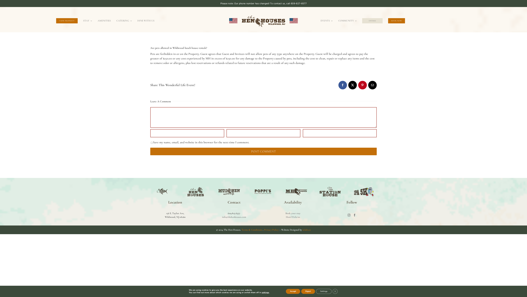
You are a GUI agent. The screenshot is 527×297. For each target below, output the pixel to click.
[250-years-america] (263, 14)
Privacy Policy (271, 229)
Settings (323, 291)
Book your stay (293, 213)
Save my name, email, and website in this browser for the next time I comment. (201, 142)
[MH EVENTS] (296, 187)
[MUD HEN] (229, 187)
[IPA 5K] (363, 187)
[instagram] (349, 215)
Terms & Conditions (252, 229)
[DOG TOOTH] (162, 187)
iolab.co (307, 229)
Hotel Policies (293, 216)
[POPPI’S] (263, 187)
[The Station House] (330, 187)
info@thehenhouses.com (234, 216)
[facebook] (354, 215)
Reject (308, 291)
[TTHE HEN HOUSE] (195, 187)
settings (265, 292)
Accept (293, 291)
